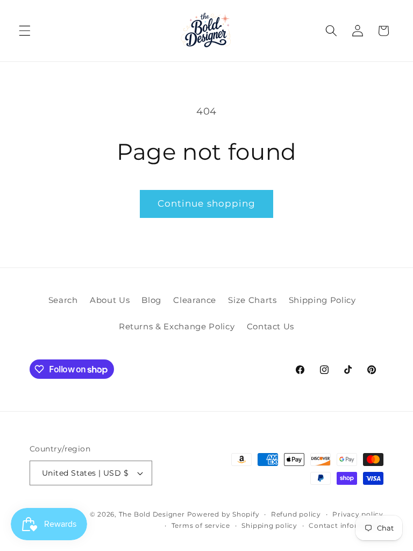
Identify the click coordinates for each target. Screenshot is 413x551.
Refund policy (296, 514)
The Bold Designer (152, 514)
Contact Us (271, 326)
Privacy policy (357, 514)
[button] (25, 31)
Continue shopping (207, 203)
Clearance (194, 300)
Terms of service (201, 525)
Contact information (346, 525)
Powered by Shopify (223, 514)
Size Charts (252, 300)
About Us (110, 300)
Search (63, 300)
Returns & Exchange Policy (177, 326)
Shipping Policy (322, 300)
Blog (151, 300)
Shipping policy (269, 525)
